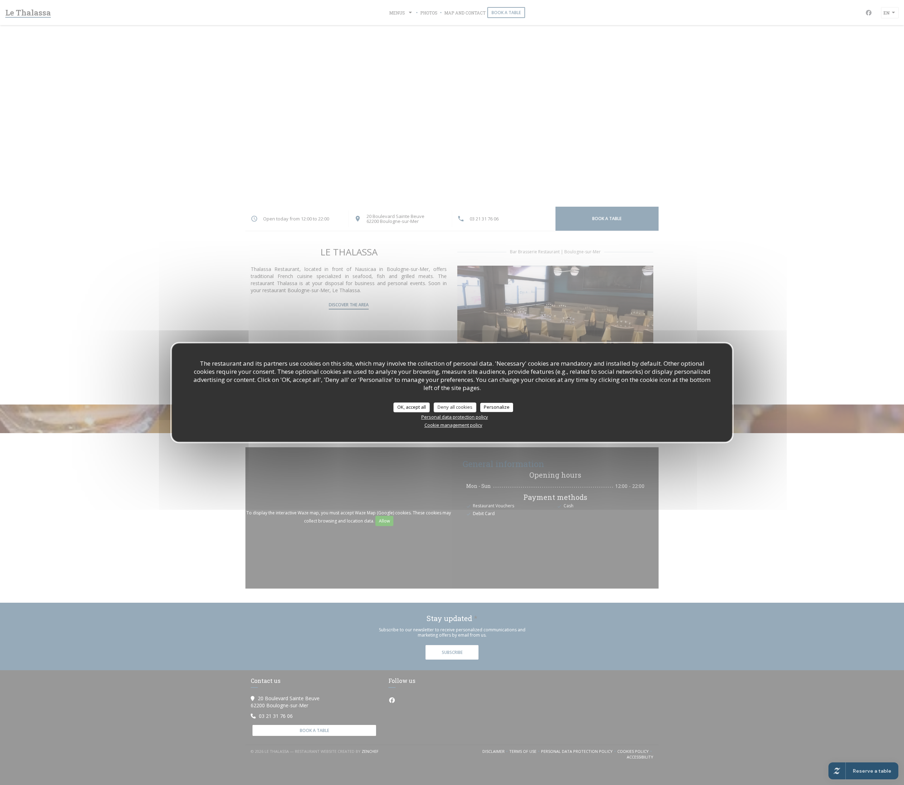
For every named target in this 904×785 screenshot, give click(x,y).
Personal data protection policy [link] (454, 417)
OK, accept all (411, 407)
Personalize (497, 407)
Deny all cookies (455, 407)
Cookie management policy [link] (453, 425)
